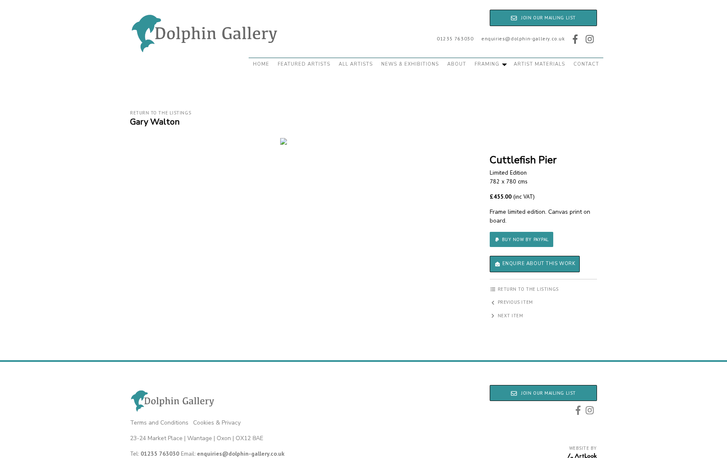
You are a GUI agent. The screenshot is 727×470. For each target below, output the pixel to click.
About (456, 64)
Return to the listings (160, 113)
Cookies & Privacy (217, 423)
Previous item (514, 302)
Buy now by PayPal (524, 239)
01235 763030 (455, 38)
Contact (586, 64)
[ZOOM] (283, 141)
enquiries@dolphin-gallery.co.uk (523, 38)
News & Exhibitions (410, 64)
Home (261, 64)
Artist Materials (539, 64)
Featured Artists (304, 64)
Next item (509, 316)
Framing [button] (488, 64)
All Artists (356, 64)
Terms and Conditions (159, 423)
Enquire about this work (538, 263)
